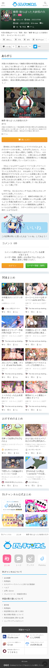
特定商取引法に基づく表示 (14, 611)
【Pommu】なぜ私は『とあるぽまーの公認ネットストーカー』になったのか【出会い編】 (35, 475)
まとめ (18, 534)
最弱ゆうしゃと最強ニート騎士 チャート (35, 396)
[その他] (39, 46)
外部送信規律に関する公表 (14, 618)
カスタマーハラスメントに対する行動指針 (19, 584)
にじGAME (37, 636)
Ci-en (14, 644)
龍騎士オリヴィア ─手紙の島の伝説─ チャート (12, 331)
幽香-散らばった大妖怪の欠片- (15, 120)
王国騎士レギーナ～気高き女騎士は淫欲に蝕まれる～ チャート (35, 332)
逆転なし (9, 40)
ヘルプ (6, 587)
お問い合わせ (9, 591)
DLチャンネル (24, 4)
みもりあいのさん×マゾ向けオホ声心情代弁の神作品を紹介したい (35, 441)
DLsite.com (13, 636)
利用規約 (7, 581)
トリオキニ (13, 651)
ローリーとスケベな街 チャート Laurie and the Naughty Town (36, 300)
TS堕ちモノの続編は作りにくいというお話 (12, 472)
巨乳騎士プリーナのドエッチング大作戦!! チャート (35, 365)
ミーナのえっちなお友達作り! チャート (12, 396)
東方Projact (40, 40)
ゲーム (31, 27)
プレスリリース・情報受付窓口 (15, 594)
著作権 (6, 605)
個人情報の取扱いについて (14, 614)
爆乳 (28, 40)
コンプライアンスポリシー (14, 621)
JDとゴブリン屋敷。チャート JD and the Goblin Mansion (12, 365)
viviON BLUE (37, 644)
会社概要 (7, 578)
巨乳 (19, 40)
